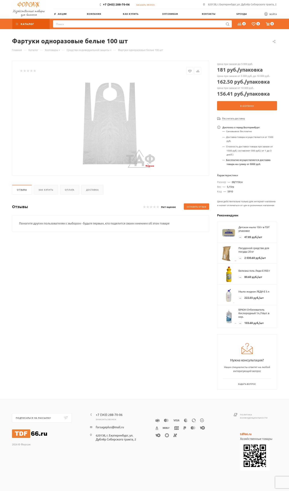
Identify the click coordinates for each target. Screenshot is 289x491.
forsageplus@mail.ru (110, 427)
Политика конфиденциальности (253, 416)
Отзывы (22, 189)
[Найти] (227, 24)
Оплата (69, 189)
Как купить (46, 189)
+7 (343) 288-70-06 (116, 4)
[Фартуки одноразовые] (110, 123)
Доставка (92, 189)
